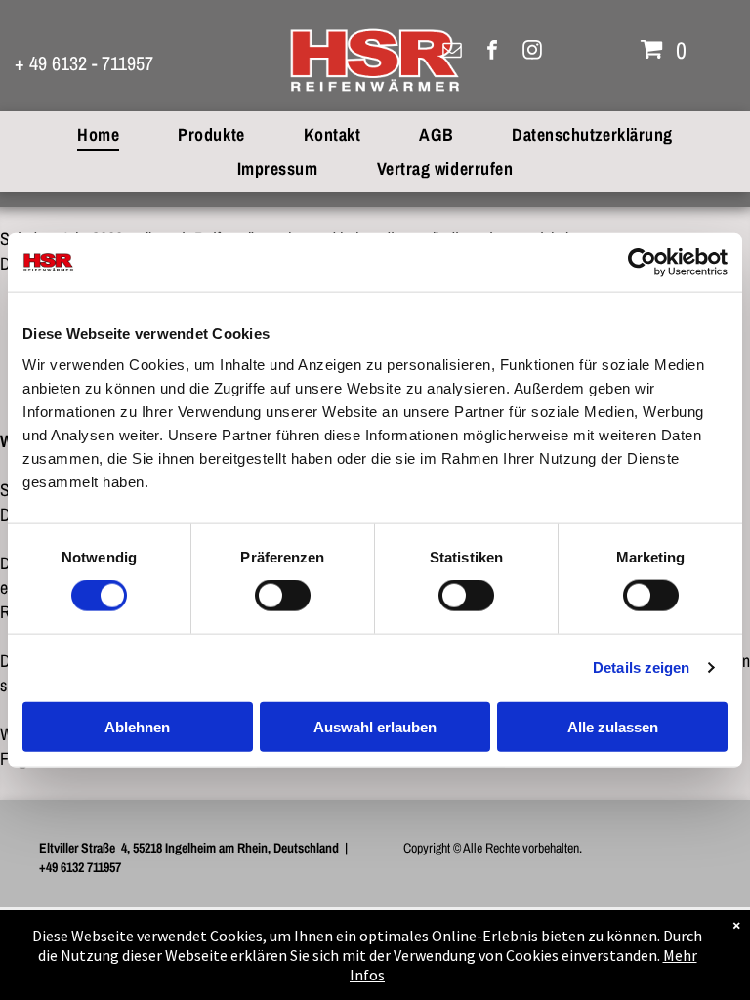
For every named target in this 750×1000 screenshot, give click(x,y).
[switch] (283, 595)
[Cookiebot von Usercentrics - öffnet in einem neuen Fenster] (642, 262)
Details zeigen (641, 667)
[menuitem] (98, 134)
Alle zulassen (612, 726)
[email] (452, 52)
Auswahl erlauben (375, 726)
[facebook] (492, 52)
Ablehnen (137, 726)
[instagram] (532, 52)
